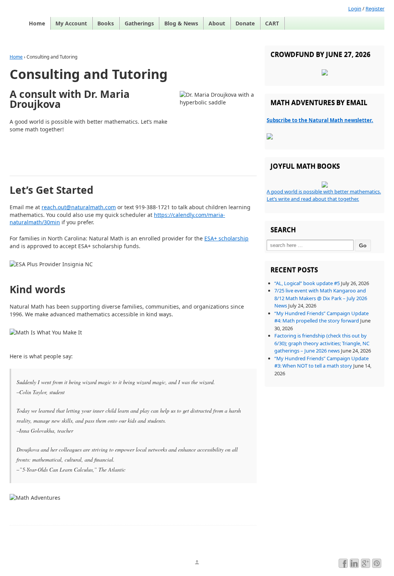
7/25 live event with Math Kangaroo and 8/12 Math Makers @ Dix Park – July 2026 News (320, 298)
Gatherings (139, 23)
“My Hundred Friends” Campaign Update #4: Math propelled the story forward (321, 317)
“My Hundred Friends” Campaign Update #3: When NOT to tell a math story (321, 362)
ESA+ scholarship (226, 238)
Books (105, 23)
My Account (71, 23)
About (217, 23)
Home (37, 23)
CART (272, 23)
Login (354, 8)
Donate (245, 23)
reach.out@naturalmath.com (79, 207)
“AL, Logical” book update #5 (307, 283)
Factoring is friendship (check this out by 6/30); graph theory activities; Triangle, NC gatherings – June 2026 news (321, 343)
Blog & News (181, 23)
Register (375, 8)
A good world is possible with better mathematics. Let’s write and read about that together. (324, 195)
